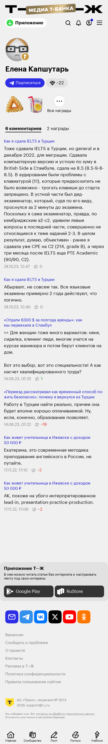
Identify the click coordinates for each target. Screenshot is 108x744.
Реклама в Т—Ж (19, 666)
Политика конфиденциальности (35, 674)
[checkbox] (99, 23)
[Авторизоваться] (89, 23)
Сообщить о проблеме (26, 643)
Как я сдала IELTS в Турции (29, 141)
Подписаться (28, 83)
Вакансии (14, 635)
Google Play (28, 591)
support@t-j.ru (38, 705)
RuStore (75, 591)
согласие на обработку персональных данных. (65, 714)
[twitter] (55, 616)
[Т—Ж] (54, 9)
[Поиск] (68, 23)
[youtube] (69, 616)
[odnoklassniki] (83, 616)
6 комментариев (23, 128)
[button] (25, 56)
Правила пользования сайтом (33, 682)
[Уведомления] (78, 23)
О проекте (15, 651)
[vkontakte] (40, 616)
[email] (11, 616)
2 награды (58, 128)
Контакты (14, 658)
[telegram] (26, 616)
